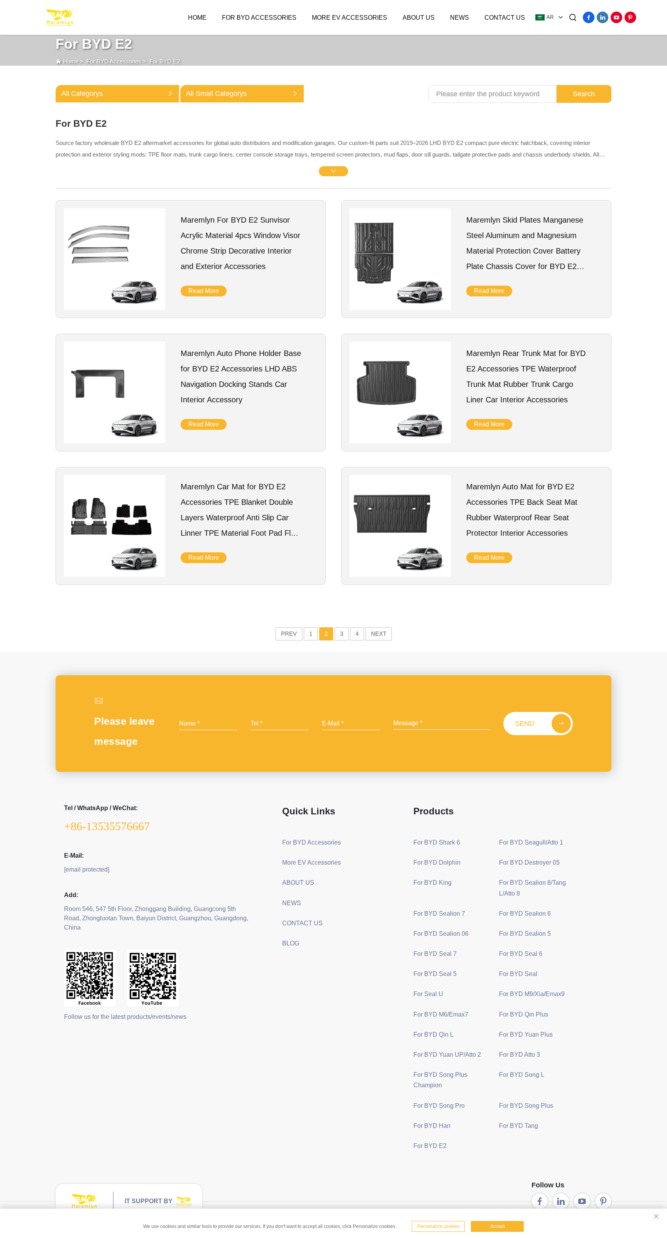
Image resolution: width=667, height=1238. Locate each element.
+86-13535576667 (107, 826)
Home (197, 17)
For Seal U (428, 994)
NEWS (459, 17)
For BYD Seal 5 (435, 974)
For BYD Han (431, 1125)
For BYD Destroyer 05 (529, 862)
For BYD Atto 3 (519, 1054)
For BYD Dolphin (436, 862)
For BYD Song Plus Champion (440, 1079)
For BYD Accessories (259, 17)
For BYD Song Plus (526, 1105)
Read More (203, 291)
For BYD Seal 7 (435, 953)
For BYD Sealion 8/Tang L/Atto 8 (532, 887)
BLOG (290, 943)
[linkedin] (602, 17)
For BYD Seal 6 (520, 953)
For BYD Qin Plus (523, 1014)
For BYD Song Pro (439, 1105)
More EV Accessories (349, 17)
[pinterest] (630, 17)
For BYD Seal (518, 974)
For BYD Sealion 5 (525, 933)
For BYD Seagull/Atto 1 (531, 842)
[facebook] (588, 17)
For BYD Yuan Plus (526, 1034)
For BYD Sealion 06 (441, 933)
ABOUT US (419, 17)
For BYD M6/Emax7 (440, 1014)
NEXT (378, 633)
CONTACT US (504, 17)
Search (584, 94)
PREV (289, 633)
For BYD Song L (521, 1074)
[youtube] (616, 17)
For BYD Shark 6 (436, 842)
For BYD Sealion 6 (525, 913)
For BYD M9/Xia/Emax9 (532, 994)
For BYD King (432, 882)
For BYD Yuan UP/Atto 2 (447, 1054)
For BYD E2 (164, 61)
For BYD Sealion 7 (439, 913)
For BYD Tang (518, 1125)
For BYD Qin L (433, 1034)
